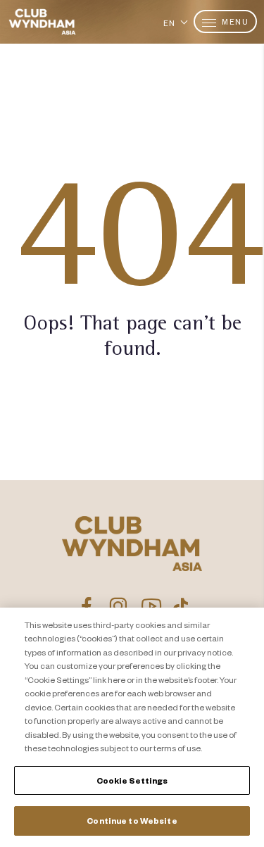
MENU (234, 21)
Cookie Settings (132, 780)
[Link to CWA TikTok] (180, 606)
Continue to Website (132, 820)
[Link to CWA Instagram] (118, 606)
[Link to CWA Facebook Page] (86, 606)
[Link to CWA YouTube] (151, 606)
